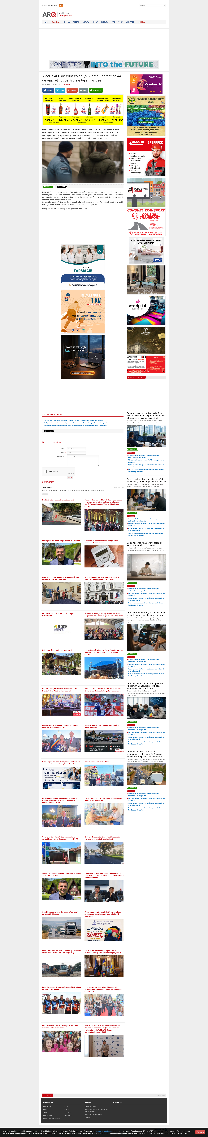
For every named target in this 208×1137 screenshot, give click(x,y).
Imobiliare (141, 22)
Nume (62, 448)
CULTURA (104, 22)
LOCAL (67, 22)
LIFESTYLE (130, 22)
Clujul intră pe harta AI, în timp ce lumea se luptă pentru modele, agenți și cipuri (146, 613)
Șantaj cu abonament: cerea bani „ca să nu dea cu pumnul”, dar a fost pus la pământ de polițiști (76, 423)
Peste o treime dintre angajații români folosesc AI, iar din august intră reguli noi (146, 480)
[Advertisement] (104, 44)
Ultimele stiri (56, 22)
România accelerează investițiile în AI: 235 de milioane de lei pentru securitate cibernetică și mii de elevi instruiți (146, 415)
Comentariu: (60, 456)
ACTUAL (86, 22)
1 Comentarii (66, 84)
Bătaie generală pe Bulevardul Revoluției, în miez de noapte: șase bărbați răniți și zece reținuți (75, 425)
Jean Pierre (47, 488)
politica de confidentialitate (106, 1131)
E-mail (62, 452)
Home (46, 22)
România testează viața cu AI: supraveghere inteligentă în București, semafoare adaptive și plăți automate (145, 754)
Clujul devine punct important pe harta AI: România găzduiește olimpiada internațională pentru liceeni (145, 685)
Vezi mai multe (161, 1095)
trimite (70, 477)
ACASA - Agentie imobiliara (51, 1118)
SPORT (95, 22)
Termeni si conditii (90, 1107)
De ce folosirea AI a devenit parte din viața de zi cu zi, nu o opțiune (144, 544)
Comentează (49, 186)
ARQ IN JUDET (117, 22)
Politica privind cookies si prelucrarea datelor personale (96, 1111)
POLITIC (76, 22)
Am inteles (200, 1132)
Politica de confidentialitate (93, 1114)
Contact (87, 1117)
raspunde (45, 493)
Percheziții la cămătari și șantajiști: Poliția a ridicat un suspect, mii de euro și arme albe (73, 420)
